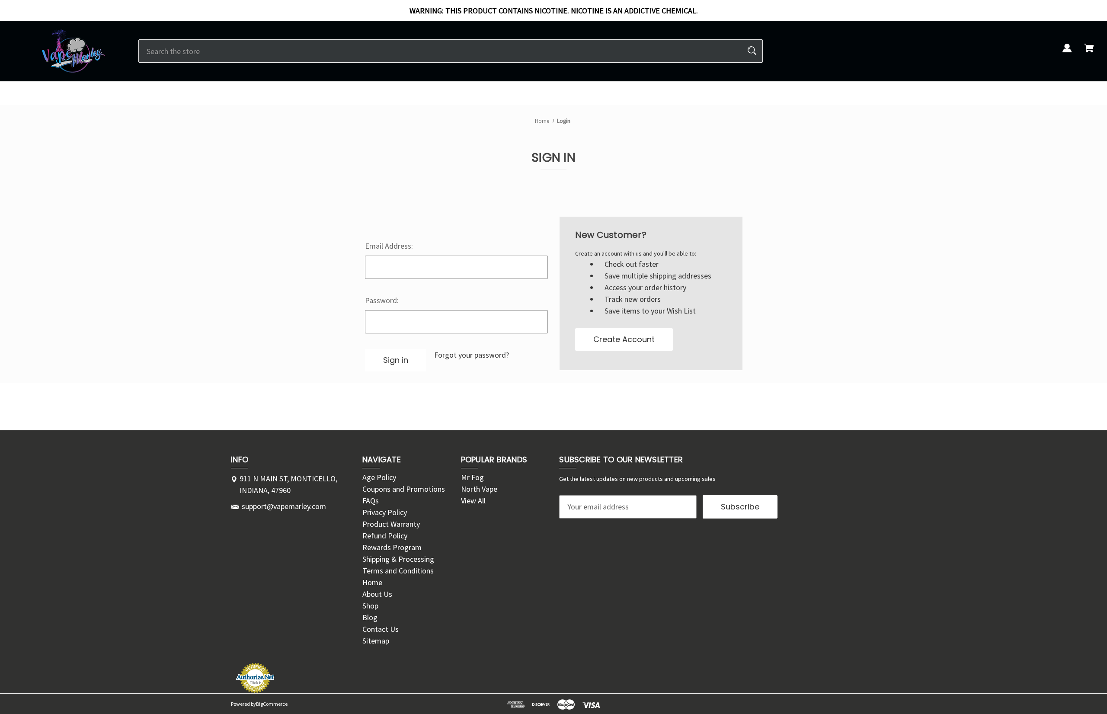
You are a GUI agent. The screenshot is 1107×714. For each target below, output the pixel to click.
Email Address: (389, 246)
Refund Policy (384, 536)
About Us (377, 594)
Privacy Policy (384, 512)
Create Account (624, 339)
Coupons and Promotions (403, 489)
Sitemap (375, 641)
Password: (382, 300)
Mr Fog (472, 477)
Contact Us (380, 629)
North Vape (479, 489)
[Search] (752, 51)
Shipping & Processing (398, 559)
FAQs (370, 501)
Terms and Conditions (398, 571)
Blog (370, 617)
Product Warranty (391, 524)
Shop (370, 606)
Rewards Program (392, 547)
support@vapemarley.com (284, 506)
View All (473, 501)
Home (372, 582)
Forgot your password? (471, 355)
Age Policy (379, 477)
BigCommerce (272, 704)
